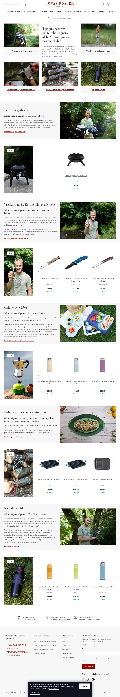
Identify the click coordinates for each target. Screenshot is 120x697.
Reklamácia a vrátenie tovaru (43, 649)
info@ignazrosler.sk (17, 653)
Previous (38, 272)
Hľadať (25, 5)
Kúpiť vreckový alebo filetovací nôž (16, 238)
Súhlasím (85, 686)
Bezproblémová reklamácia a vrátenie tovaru (89, 619)
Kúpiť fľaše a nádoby (11, 546)
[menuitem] (10, 11)
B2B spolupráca (67, 653)
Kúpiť (10, 150)
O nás (64, 645)
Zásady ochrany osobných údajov (45, 645)
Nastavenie (35, 693)
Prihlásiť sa (88, 667)
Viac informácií (54, 689)
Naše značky (66, 649)
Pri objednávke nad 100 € (30, 618)
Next (114, 272)
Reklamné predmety (68, 657)
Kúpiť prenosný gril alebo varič (15, 132)
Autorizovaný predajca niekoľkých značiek (60, 619)
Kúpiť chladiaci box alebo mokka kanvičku (19, 341)
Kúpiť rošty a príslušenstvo (13, 437)
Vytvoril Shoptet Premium (106, 693)
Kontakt (64, 641)
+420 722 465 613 (16, 646)
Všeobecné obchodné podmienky (45, 641)
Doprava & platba (39, 653)
